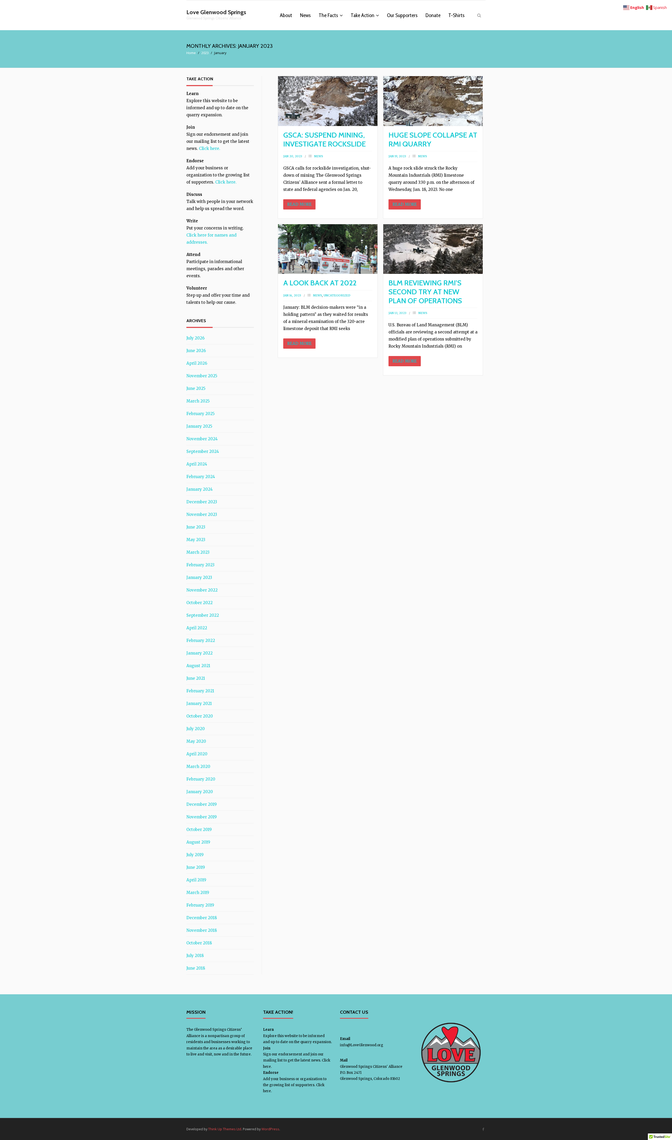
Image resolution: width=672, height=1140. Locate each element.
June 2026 (196, 350)
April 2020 (196, 753)
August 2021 (198, 665)
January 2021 (199, 703)
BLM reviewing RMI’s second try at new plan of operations (425, 291)
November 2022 (202, 590)
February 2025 (200, 413)
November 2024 (202, 438)
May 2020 (196, 741)
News (318, 156)
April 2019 (196, 879)
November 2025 (201, 375)
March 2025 (198, 401)
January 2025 (199, 426)
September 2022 (202, 615)
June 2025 (196, 388)
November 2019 (201, 816)
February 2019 (200, 905)
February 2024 (200, 476)
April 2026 (196, 363)
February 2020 (200, 779)
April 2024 (196, 464)
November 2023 (201, 514)
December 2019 (201, 804)
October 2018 (199, 942)
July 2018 (195, 955)
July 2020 (195, 728)
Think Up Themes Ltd (224, 1129)
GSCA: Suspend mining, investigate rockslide (324, 139)
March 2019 (197, 892)
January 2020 (199, 791)
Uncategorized (337, 295)
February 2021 (200, 690)
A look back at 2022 (319, 282)
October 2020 (199, 716)
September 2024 (202, 451)
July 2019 (195, 854)
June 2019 (195, 867)
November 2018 (201, 930)
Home (191, 52)
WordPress (270, 1129)
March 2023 (197, 552)
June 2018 (195, 968)
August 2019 (198, 842)
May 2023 (195, 539)
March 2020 (198, 766)
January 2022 (199, 653)
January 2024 (199, 489)
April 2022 (196, 627)
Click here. (209, 148)
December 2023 (201, 501)
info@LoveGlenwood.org (361, 1045)
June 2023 (195, 527)
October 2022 (199, 602)
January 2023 (199, 577)
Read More (299, 204)
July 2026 (195, 338)
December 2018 (201, 917)
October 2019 (199, 829)
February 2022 (200, 640)
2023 (205, 52)
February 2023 (200, 564)
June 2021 (195, 678)
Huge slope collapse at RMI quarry (432, 139)
